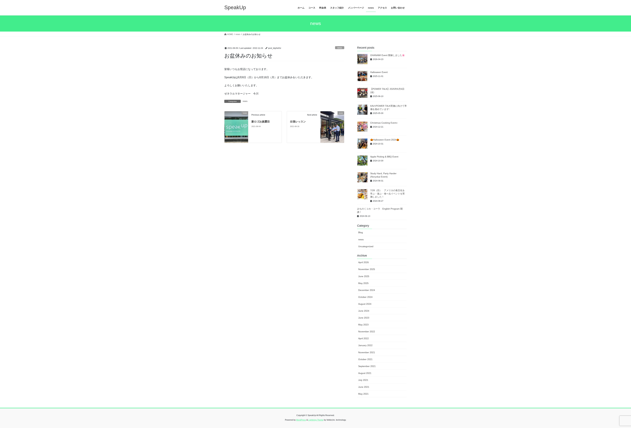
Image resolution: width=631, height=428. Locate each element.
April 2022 (363, 338)
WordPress (301, 420)
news (339, 48)
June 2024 (363, 310)
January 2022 (365, 345)
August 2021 (364, 373)
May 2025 (363, 283)
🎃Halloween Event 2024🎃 (384, 139)
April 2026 (363, 262)
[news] (236, 127)
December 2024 (366, 290)
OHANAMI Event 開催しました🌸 (387, 55)
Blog (360, 232)
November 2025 (366, 269)
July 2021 (363, 380)
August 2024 (364, 304)
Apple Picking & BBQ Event (384, 156)
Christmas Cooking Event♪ (384, 122)
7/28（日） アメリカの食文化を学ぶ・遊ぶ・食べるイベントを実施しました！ (387, 193)
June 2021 (363, 387)
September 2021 (367, 366)
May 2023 (363, 324)
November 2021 (366, 352)
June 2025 (363, 276)
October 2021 (365, 359)
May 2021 (363, 393)
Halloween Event (379, 72)
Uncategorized (365, 246)
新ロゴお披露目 (260, 121)
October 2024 (365, 297)
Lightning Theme (315, 420)
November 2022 (366, 331)
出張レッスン (298, 121)
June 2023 (363, 317)
